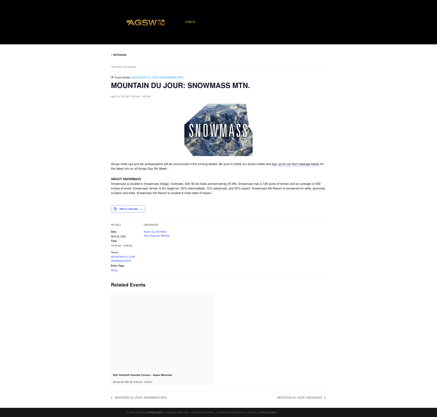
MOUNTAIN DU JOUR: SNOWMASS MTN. (140, 397)
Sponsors (292, 22)
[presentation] (162, 332)
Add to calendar (128, 208)
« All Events (118, 55)
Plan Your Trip (223, 22)
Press (259, 22)
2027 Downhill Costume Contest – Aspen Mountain (142, 375)
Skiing (114, 270)
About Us (274, 22)
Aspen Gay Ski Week (155, 231)
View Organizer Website (157, 235)
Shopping (244, 22)
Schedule (204, 22)
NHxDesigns (155, 412)
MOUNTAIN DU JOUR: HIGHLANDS (300, 397)
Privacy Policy (268, 412)
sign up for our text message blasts (295, 164)
